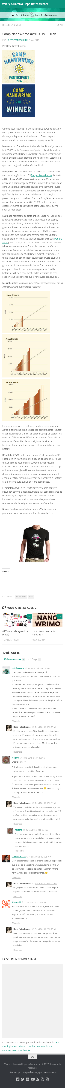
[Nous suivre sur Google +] (28, 1079)
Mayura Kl (16, 902)
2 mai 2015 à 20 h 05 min (37, 830)
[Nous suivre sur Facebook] (18, 1079)
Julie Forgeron (18, 668)
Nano (31, 596)
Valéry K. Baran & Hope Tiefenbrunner (25, 4)
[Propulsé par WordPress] (30, 1072)
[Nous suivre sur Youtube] (32, 1079)
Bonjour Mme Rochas (41, 175)
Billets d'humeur (11, 25)
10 (61, 25)
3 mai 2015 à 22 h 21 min (46, 883)
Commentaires (15, 659)
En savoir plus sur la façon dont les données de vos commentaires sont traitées (30, 1046)
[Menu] (61, 4)
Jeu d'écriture (21, 596)
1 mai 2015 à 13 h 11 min (46, 803)
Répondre (16, 721)
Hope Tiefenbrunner (17, 40)
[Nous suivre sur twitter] (23, 1079)
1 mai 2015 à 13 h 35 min (40, 857)
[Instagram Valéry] (42, 1079)
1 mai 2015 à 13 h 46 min (35, 902)
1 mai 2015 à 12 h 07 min (39, 668)
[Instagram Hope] (47, 1079)
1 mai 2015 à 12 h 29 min (46, 727)
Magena (15, 758)
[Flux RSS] (37, 1079)
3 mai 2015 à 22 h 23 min (46, 929)
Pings (36, 659)
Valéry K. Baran (19, 856)
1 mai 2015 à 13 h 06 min (34, 758)
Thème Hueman (49, 1072)
